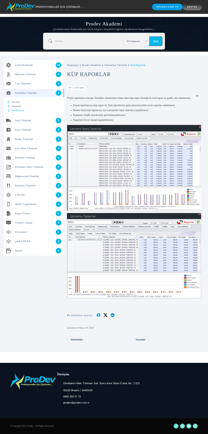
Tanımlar (140, 339)
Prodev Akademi (91, 65)
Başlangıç (73, 65)
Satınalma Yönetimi (115, 65)
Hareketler (77, 339)
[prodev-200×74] (20, 2)
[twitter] (182, 426)
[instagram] (195, 426)
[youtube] (188, 426)
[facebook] (176, 426)
